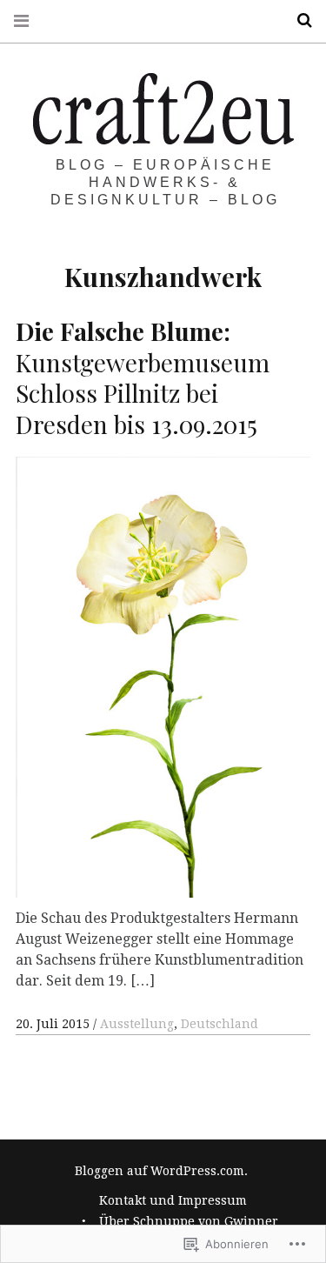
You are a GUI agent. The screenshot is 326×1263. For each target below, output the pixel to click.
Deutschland (219, 1024)
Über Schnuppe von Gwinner (188, 1221)
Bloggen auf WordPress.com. (161, 1171)
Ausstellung (137, 1024)
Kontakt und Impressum (173, 1200)
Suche (298, 20)
